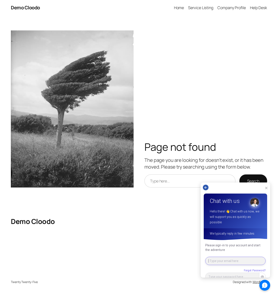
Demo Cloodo (25, 7)
